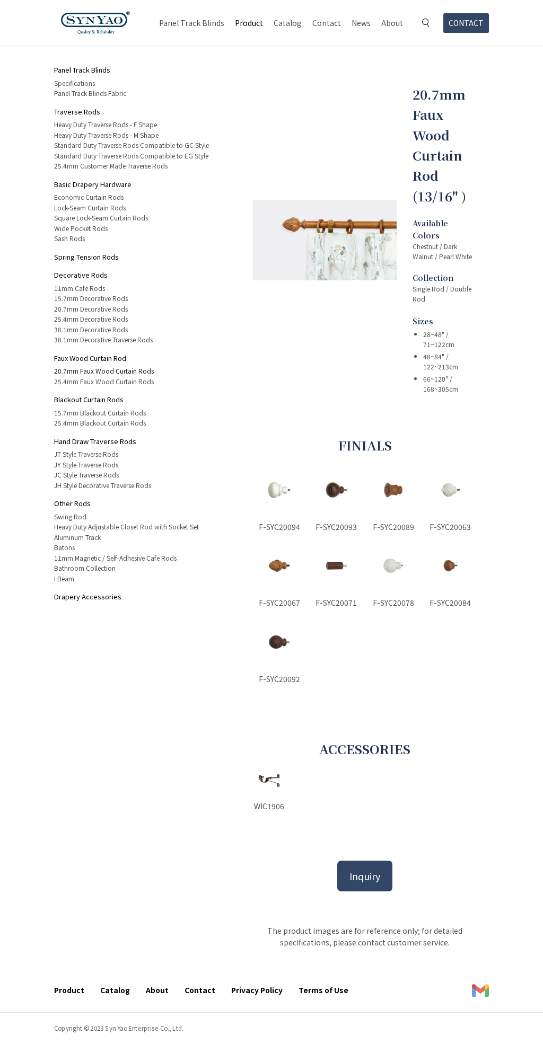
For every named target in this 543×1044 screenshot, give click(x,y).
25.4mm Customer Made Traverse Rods (111, 165)
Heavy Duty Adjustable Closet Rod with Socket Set (126, 526)
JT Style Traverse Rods (86, 453)
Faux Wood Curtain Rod (90, 358)
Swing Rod (70, 516)
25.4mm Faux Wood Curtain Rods (104, 381)
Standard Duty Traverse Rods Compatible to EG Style (131, 155)
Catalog (288, 22)
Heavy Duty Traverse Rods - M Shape (106, 134)
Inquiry (364, 876)
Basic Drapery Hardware (93, 184)
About (392, 22)
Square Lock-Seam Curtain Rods (101, 217)
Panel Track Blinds (191, 22)
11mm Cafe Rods (79, 288)
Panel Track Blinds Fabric (90, 93)
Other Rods (72, 503)
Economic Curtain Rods (89, 196)
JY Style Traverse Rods (86, 464)
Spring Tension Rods (86, 257)
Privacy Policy (257, 990)
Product (249, 22)
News (361, 22)
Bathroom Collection (85, 567)
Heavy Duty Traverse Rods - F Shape (105, 124)
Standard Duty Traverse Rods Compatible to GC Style (131, 144)
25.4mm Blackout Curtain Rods (100, 422)
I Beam (64, 578)
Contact (326, 22)
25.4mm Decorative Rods (91, 318)
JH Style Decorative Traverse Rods (102, 485)
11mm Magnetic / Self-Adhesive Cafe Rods (115, 557)
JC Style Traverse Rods (86, 474)
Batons (64, 547)
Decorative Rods (81, 275)
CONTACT (466, 22)
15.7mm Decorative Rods (91, 298)
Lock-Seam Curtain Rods (90, 207)
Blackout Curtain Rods (89, 399)
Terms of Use (323, 990)
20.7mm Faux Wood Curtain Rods (104, 370)
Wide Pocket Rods (81, 228)
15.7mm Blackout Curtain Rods (100, 412)
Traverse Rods (77, 112)
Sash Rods (69, 238)
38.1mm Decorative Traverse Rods (103, 339)
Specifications (74, 82)
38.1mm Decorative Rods (91, 329)
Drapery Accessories (87, 596)
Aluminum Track (77, 537)
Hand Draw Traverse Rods (95, 441)
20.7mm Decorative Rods (91, 308)
